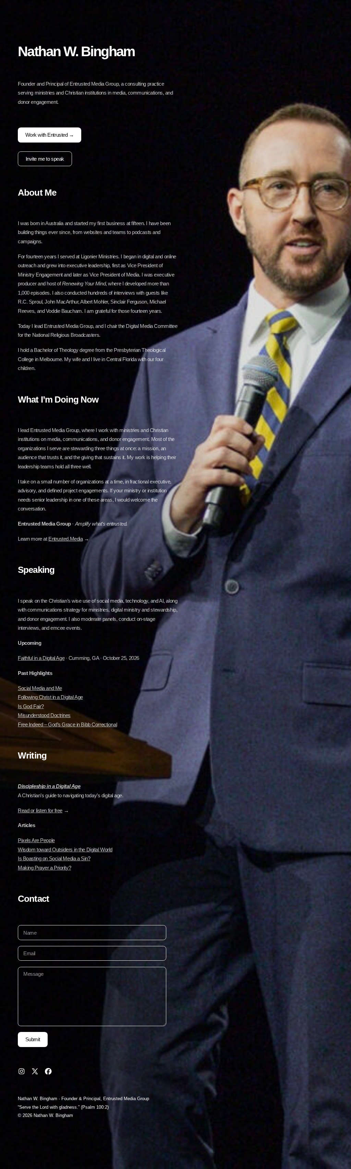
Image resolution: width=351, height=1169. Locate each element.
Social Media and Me (40, 688)
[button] (21, 1071)
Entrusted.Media (65, 539)
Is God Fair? (31, 706)
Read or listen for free (40, 810)
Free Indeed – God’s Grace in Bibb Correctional (67, 724)
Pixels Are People (36, 840)
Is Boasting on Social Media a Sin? (54, 858)
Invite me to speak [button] (45, 159)
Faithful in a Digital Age (41, 658)
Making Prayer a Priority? (44, 868)
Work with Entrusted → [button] (49, 135)
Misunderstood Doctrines (44, 715)
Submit (32, 1039)
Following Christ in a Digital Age (50, 697)
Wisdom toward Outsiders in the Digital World (65, 849)
